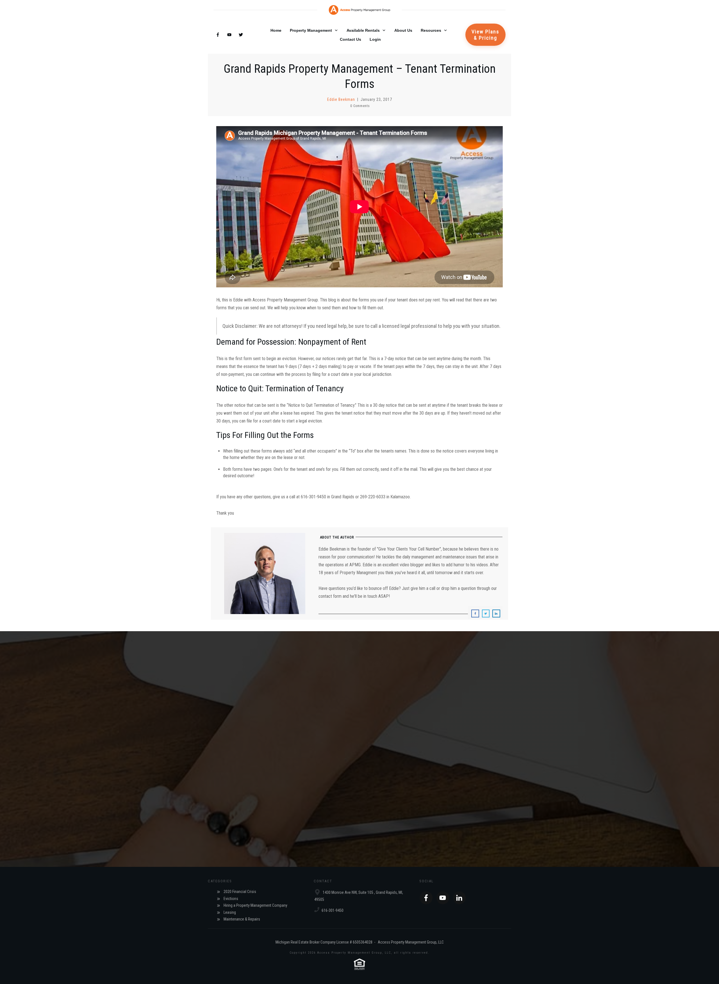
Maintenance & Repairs (242, 919)
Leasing (230, 912)
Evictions (231, 898)
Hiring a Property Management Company (255, 905)
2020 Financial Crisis (240, 891)
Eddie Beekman (341, 99)
